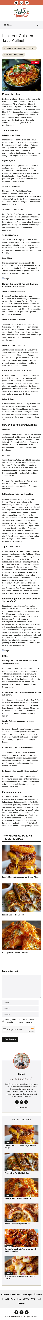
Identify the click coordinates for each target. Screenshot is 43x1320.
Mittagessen (18, 55)
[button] (37, 25)
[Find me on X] (21, 1102)
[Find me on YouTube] (27, 1312)
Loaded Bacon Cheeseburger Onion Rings (20, 877)
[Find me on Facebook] (17, 1102)
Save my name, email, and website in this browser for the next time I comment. (21, 1021)
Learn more (21, 1108)
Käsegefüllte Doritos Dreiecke (15, 953)
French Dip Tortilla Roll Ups (14, 915)
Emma (9, 48)
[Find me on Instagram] (26, 1102)
